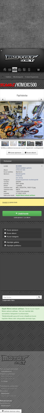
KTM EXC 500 (27, 85)
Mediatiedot (5, 393)
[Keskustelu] (9, 69)
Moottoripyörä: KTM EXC (20, 176)
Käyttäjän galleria (12, 242)
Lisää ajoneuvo (18, 217)
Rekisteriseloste (6, 401)
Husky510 (5, 202)
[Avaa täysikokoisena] (22, 120)
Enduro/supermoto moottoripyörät (27, 180)
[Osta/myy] (19, 69)
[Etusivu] (4, 69)
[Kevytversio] (29, 69)
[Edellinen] (3, 99)
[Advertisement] (22, 24)
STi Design (4, 381)
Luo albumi (27, 217)
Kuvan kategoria (12, 236)
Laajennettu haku (8, 300)
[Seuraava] (41, 99)
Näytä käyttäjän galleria (24, 168)
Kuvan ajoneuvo (15, 152)
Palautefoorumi (6, 371)
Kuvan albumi (31, 152)
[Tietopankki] (24, 69)
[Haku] (39, 297)
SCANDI (7, 85)
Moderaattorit (6, 405)
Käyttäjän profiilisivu (13, 245)
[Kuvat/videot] (14, 69)
